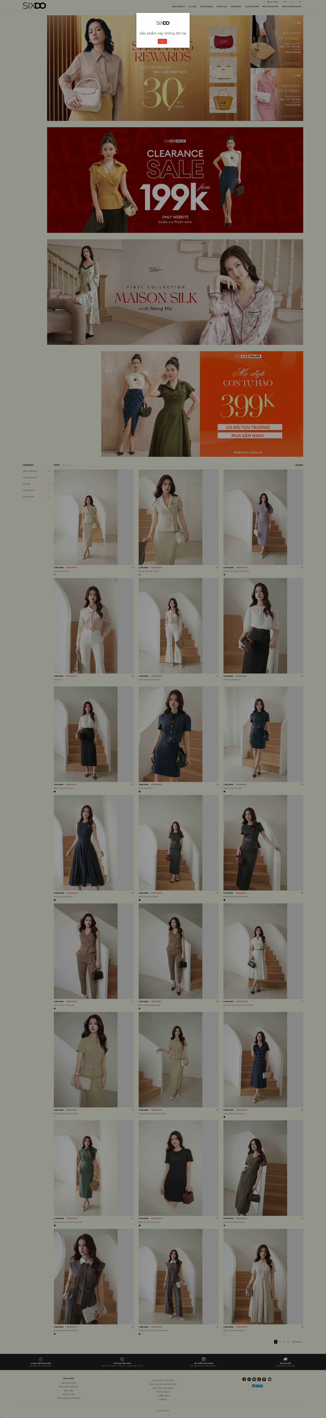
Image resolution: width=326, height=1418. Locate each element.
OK (162, 41)
